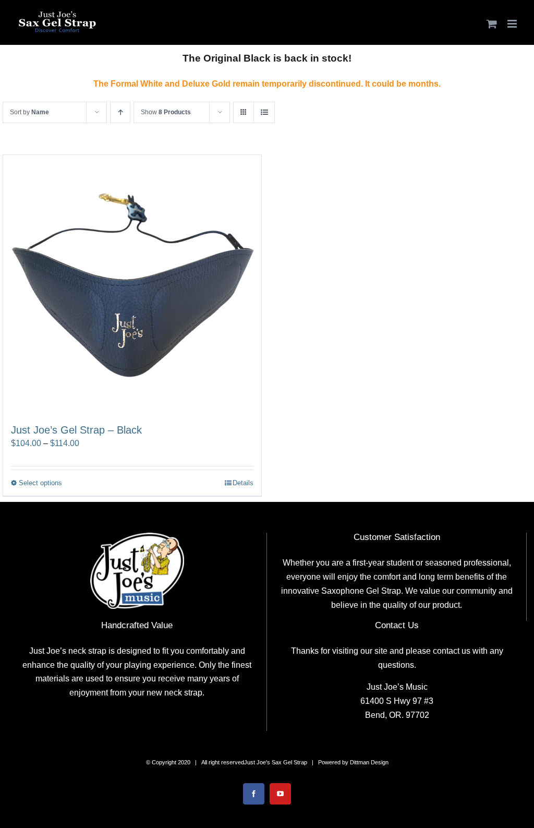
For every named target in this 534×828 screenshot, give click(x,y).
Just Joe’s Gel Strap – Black (76, 430)
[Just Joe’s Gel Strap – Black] (132, 284)
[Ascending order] (120, 112)
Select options (40, 483)
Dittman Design (369, 762)
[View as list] (264, 112)
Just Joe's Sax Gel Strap (275, 762)
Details (243, 483)
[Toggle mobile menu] (512, 23)
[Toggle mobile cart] (492, 23)
